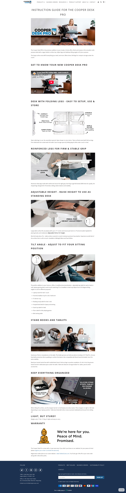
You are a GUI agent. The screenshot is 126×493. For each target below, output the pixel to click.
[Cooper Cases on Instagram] (36, 470)
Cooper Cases (65, 481)
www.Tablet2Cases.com (63, 453)
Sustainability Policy (97, 465)
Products (40, 2)
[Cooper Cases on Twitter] (22, 470)
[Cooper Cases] (27, 2)
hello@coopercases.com (33, 483)
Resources (62, 2)
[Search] (101, 2)
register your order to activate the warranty (47, 450)
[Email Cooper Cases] (41, 470)
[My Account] (98, 2)
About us (85, 2)
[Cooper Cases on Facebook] (27, 470)
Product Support (75, 2)
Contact (92, 2)
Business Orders (52, 2)
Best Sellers (71, 465)
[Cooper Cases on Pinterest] (31, 470)
